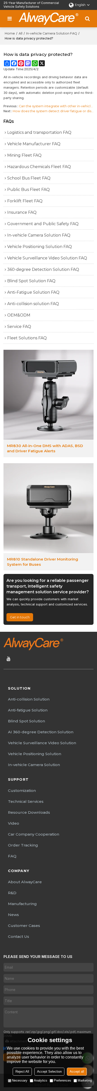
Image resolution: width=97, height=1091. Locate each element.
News (13, 914)
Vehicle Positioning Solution (34, 753)
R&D (12, 892)
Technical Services (26, 801)
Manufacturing (22, 903)
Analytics (40, 1080)
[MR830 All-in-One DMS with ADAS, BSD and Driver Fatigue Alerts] (48, 395)
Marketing (85, 1080)
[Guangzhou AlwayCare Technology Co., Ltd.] (48, 18)
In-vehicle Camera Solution (34, 764)
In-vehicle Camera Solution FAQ (51, 33)
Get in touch (20, 617)
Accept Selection (49, 1071)
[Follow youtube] (9, 659)
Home (10, 33)
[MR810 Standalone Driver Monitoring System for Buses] (48, 508)
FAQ (12, 856)
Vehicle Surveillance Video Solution (42, 742)
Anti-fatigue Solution (28, 710)
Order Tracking (23, 845)
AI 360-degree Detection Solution (40, 732)
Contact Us (18, 936)
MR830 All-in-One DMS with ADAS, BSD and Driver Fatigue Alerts (45, 448)
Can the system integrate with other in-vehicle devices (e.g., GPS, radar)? (56, 106)
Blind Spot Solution (26, 721)
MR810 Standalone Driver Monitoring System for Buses (42, 562)
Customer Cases (24, 925)
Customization (22, 790)
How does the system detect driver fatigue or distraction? (53, 111)
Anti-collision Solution (28, 699)
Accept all (77, 1071)
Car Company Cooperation (33, 834)
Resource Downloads (29, 812)
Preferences (62, 1080)
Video (13, 823)
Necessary (19, 1080)
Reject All (22, 1071)
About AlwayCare (25, 882)
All (20, 33)
